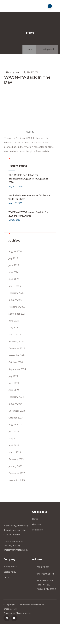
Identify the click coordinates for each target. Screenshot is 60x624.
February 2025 (16, 341)
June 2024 (14, 383)
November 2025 (17, 306)
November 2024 (17, 355)
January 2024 (15, 403)
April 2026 (14, 279)
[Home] (16, 515)
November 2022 (17, 480)
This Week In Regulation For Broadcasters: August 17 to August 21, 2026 (29, 178)
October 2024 (16, 362)
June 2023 (14, 431)
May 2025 (14, 327)
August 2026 (15, 251)
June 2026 (14, 265)
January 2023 (15, 466)
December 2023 (17, 410)
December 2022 (17, 473)
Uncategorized (47, 49)
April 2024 (14, 389)
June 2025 (14, 320)
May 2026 (14, 272)
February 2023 (16, 459)
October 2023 (16, 417)
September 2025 (17, 313)
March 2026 (15, 286)
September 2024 (17, 369)
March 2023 (15, 452)
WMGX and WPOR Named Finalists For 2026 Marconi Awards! (28, 214)
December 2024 (17, 348)
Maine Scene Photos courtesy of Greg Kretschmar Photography (15, 545)
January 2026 (15, 299)
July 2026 (13, 258)
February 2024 (16, 396)
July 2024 (13, 376)
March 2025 (15, 334)
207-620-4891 (44, 567)
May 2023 (14, 438)
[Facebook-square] (6, 618)
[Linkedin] (14, 618)
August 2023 (15, 424)
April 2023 (14, 445)
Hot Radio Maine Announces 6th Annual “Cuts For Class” (29, 197)
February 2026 (16, 292)
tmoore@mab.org (45, 573)
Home (29, 49)
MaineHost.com (23, 613)
